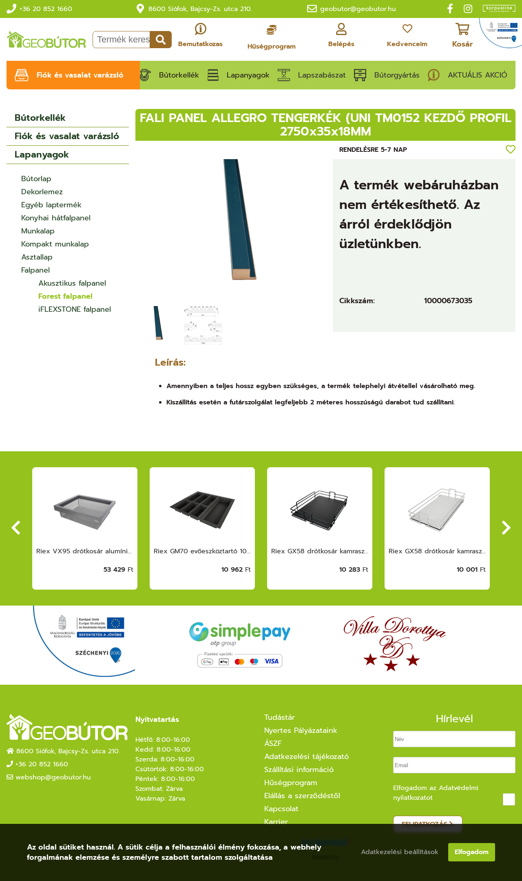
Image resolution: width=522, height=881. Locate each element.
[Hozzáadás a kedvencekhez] (510, 149)
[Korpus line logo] (495, 9)
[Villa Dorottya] (395, 645)
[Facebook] (450, 9)
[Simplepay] (239, 645)
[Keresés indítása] (161, 39)
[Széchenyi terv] (500, 35)
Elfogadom (472, 852)
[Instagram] (468, 9)
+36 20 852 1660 (46, 9)
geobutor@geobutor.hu (358, 9)
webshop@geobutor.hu (53, 777)
